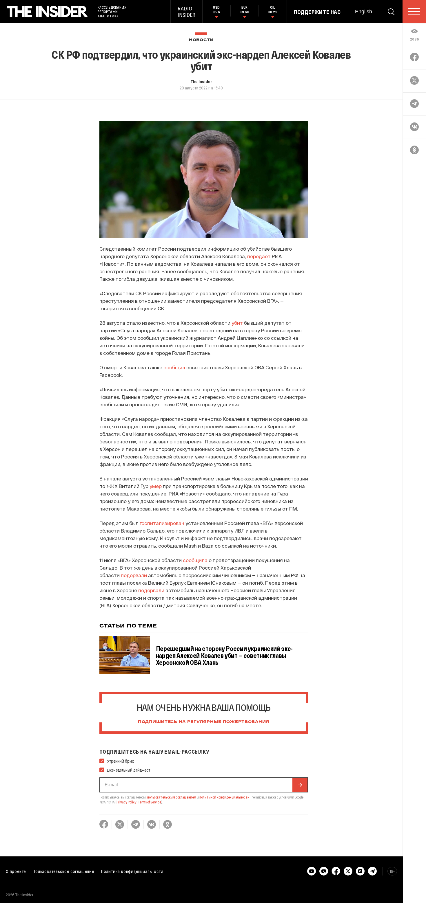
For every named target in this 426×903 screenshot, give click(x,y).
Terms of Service (149, 802)
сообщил (174, 367)
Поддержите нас (317, 12)
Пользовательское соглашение (63, 871)
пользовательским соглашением (171, 797)
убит (237, 323)
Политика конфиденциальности (132, 871)
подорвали (134, 575)
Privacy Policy (126, 802)
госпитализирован (162, 523)
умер (156, 486)
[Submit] (299, 785)
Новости (201, 40)
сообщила (195, 560)
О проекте (16, 871)
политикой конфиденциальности (224, 797)
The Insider (201, 81)
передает (259, 256)
